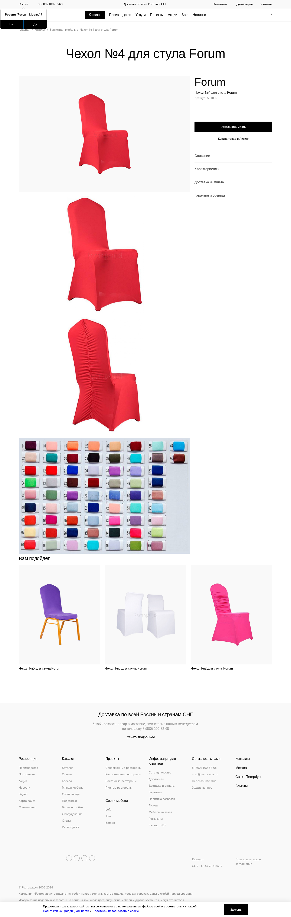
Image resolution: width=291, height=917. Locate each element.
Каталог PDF (157, 825)
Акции (172, 15)
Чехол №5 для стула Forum (40, 668)
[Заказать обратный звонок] (232, 15)
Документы (156, 779)
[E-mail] (241, 15)
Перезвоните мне (204, 781)
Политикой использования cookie (115, 911)
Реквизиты (156, 818)
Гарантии (155, 792)
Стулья (67, 774)
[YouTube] (77, 858)
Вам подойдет (34, 558)
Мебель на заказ (160, 812)
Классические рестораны (123, 774)
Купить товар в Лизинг (233, 138)
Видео (23, 794)
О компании (27, 807)
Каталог (67, 767)
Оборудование (72, 814)
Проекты (157, 15)
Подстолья (69, 800)
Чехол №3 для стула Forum (126, 668)
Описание (202, 156)
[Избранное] (259, 15)
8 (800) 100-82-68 (50, 4)
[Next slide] (270, 558)
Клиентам (220, 4)
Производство (120, 15)
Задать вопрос (202, 787)
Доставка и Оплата (209, 182)
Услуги (140, 15)
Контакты (266, 4)
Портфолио (27, 774)
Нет (11, 24)
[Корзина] (269, 15)
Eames (110, 822)
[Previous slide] (260, 558)
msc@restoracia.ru (205, 774)
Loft (108, 809)
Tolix (108, 816)
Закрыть (236, 909)
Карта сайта (27, 800)
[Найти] (250, 15)
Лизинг (153, 805)
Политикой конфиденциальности (66, 911)
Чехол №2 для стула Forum (212, 668)
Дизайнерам (245, 4)
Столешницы (71, 794)
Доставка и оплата (161, 785)
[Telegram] (69, 858)
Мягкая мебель (72, 787)
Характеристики (206, 169)
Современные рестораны (123, 767)
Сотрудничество (160, 772)
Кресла (67, 781)
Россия (23, 4)
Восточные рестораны (121, 781)
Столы (66, 820)
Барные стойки (72, 807)
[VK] (84, 858)
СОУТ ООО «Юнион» (207, 866)
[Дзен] (92, 858)
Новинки (199, 15)
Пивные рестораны (118, 787)
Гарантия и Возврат (209, 195)
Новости (24, 787)
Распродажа (70, 827)
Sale (185, 15)
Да (35, 24)
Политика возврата (162, 799)
